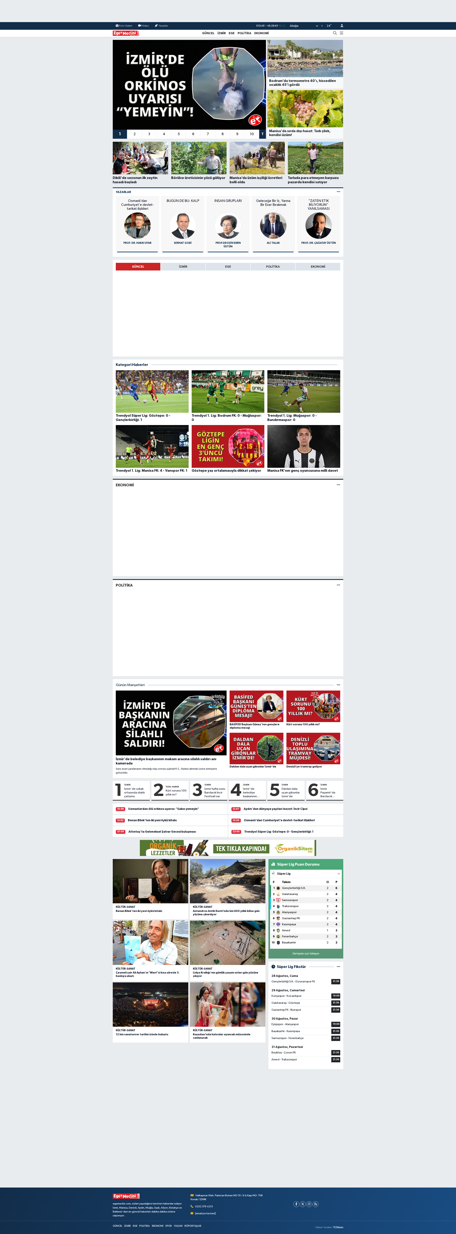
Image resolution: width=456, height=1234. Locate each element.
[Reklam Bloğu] (228, 847)
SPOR (168, 1226)
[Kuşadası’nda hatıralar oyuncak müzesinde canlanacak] (227, 1004)
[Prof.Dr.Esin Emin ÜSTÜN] (228, 225)
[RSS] (315, 1204)
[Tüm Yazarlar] (338, 192)
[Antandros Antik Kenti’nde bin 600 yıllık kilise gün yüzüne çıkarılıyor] (227, 881)
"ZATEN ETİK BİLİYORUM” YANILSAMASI (319, 204)
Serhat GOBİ (183, 243)
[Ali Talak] (273, 225)
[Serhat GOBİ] (182, 225)
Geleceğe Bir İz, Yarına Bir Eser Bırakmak (273, 203)
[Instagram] (309, 1204)
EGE (232, 33)
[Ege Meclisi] (126, 33)
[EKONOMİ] (338, 485)
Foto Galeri (125, 25)
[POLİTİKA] (338, 585)
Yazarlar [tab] (123, 192)
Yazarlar (163, 25)
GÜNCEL (208, 33)
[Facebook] (296, 1204)
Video (145, 25)
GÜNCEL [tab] (138, 266)
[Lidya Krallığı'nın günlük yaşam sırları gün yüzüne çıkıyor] (227, 943)
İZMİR (221, 33)
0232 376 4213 (204, 1206)
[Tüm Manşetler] (338, 685)
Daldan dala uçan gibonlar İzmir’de (291, 792)
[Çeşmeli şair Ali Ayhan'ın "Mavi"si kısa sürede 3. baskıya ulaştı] (150, 943)
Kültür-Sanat (125, 907)
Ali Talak (273, 243)
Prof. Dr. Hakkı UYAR (137, 243)
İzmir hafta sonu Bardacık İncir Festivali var (214, 792)
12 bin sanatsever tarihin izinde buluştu (142, 1034)
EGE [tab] (228, 266)
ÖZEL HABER (172, 787)
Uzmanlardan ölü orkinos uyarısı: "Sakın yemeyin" (163, 808)
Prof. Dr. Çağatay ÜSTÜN (318, 243)
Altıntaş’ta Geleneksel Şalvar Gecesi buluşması (162, 831)
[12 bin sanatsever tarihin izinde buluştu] (150, 1004)
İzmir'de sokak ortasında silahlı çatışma (134, 792)
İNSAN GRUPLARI (228, 201)
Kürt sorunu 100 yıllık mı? (176, 792)
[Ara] (335, 33)
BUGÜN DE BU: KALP (183, 201)
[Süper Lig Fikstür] (338, 966)
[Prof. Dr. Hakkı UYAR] (137, 225)
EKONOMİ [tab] (318, 266)
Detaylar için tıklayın (306, 953)
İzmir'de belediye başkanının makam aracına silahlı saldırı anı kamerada (253, 792)
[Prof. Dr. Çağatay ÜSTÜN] (318, 225)
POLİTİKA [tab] (273, 266)
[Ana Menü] (341, 33)
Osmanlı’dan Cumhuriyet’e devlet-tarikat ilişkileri (137, 204)
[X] (303, 1204)
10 (252, 134)
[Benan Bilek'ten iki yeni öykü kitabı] (150, 881)
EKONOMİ (261, 33)
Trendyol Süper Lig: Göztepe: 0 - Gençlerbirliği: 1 (279, 831)
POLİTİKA (244, 33)
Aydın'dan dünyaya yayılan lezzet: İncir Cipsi (275, 808)
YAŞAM (178, 1226)
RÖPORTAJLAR (193, 1226)
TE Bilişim (338, 1227)
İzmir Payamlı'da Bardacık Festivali (327, 792)
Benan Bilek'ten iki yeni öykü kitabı (152, 820)
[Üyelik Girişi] (340, 26)
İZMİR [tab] (183, 266)
